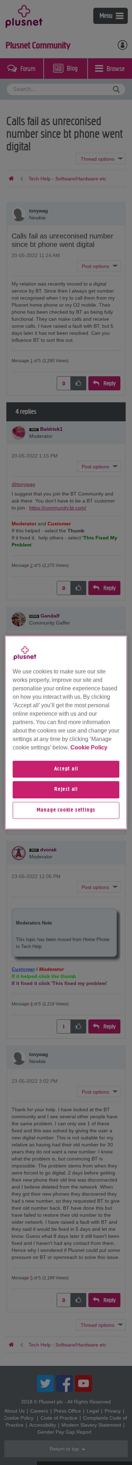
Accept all (66, 769)
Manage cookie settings (66, 810)
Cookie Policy (88, 747)
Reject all (66, 790)
